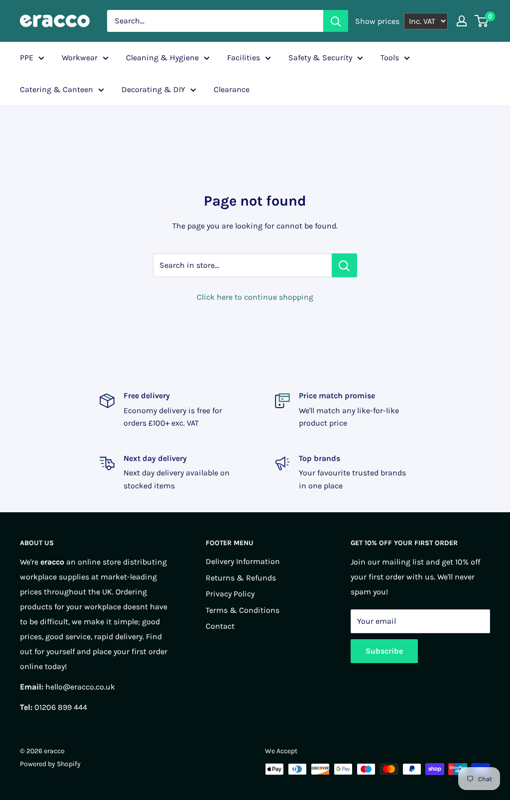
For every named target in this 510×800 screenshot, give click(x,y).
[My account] (462, 20)
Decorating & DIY (153, 89)
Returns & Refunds (241, 577)
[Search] (335, 21)
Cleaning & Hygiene (162, 57)
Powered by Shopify (50, 764)
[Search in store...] (344, 265)
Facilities (243, 57)
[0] (482, 21)
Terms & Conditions (242, 610)
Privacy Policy (230, 593)
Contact (220, 626)
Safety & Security (320, 57)
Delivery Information (243, 561)
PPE (26, 57)
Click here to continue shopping (255, 297)
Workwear (80, 57)
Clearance (232, 89)
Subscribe (384, 651)
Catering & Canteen (56, 89)
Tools (390, 57)
